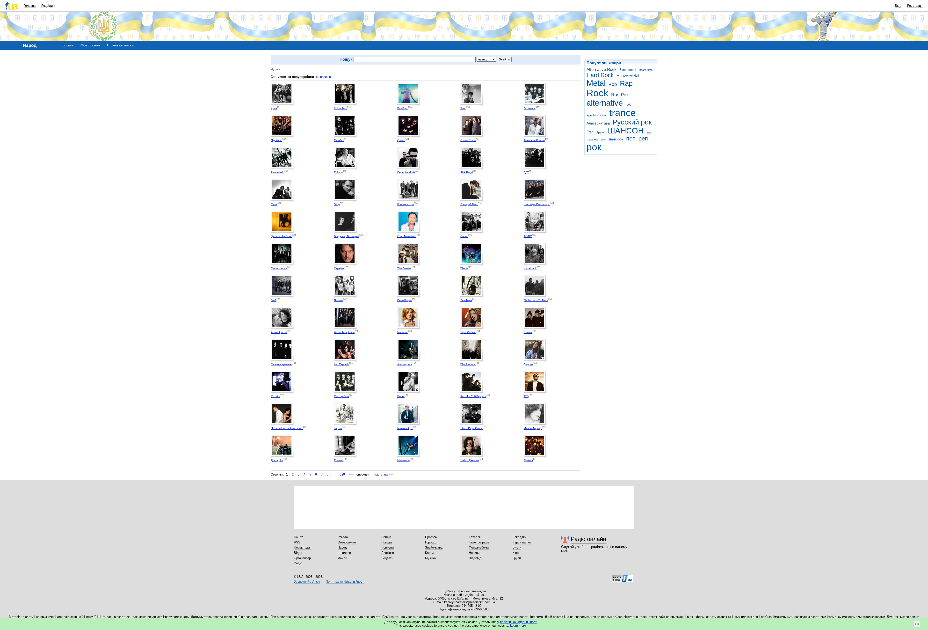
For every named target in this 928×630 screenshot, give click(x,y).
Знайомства (433, 547)
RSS (297, 542)
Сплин (464, 236)
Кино (463, 108)
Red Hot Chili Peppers (473, 396)
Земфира (466, 300)
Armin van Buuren (534, 140)
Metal (596, 83)
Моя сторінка (90, 45)
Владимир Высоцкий (346, 236)
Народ (342, 547)
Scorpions (530, 108)
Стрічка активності (120, 45)
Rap (626, 83)
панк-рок (616, 139)
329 (342, 474)
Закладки (519, 537)
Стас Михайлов (406, 236)
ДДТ (526, 172)
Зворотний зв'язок (307, 581)
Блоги (517, 547)
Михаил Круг (405, 428)
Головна (30, 5)
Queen (401, 140)
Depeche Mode (406, 172)
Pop (613, 84)
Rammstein (277, 172)
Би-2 (273, 300)
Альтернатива (598, 123)
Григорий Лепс (469, 204)
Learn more (518, 625)
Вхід (898, 5)
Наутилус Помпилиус (537, 204)
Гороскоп (431, 542)
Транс (600, 132)
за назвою (323, 77)
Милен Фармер (533, 428)
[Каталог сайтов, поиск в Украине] (622, 577)
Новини (474, 553)
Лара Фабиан (468, 332)
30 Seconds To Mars (536, 300)
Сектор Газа (341, 396)
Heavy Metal (627, 75)
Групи (517, 558)
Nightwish (276, 140)
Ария (274, 108)
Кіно (516, 553)
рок (594, 147)
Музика (430, 558)
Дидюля (528, 364)
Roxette (275, 396)
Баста (401, 396)
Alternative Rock (601, 69)
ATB (526, 396)
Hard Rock (600, 75)
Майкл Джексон (469, 460)
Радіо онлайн (588, 539)
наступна (381, 474)
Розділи (47, 5)
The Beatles (404, 268)
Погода (386, 542)
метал (603, 140)
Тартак (338, 428)
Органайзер (302, 558)
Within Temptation (344, 332)
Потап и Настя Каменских (287, 428)
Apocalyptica (404, 364)
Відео (298, 553)
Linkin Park (340, 108)
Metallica (339, 140)
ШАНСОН (626, 130)
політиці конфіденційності (518, 622)
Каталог (474, 537)
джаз (649, 133)
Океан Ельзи (468, 140)
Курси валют (522, 542)
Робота (343, 537)
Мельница (403, 460)
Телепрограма (479, 542)
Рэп (590, 132)
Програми (432, 537)
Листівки (387, 553)
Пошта (298, 537)
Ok (917, 624)
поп (631, 138)
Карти (429, 553)
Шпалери (344, 553)
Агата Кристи (279, 332)
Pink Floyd (466, 172)
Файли (342, 558)
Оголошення (347, 542)
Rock (597, 93)
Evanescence (279, 268)
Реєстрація (915, 5)
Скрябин (339, 268)
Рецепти (387, 558)
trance (622, 113)
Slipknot (528, 460)
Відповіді (475, 558)
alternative (605, 102)
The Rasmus (468, 364)
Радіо (298, 563)
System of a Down (281, 236)
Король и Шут (405, 204)
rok (628, 104)
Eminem (338, 460)
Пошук (386, 537)
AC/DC (528, 236)
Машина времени (281, 364)
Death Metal (646, 69)
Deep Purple (404, 300)
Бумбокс (402, 108)
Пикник (528, 332)
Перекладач (303, 547)
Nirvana (338, 300)
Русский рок (632, 122)
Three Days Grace (471, 428)
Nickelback (530, 268)
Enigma (338, 172)
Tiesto (464, 268)
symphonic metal (596, 115)
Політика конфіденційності (345, 581)
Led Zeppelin (341, 364)
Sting (337, 204)
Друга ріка (277, 460)
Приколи (387, 547)
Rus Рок (619, 94)
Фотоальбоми (479, 547)
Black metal (627, 70)
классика (592, 139)
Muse (274, 204)
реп (643, 138)
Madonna (402, 332)
